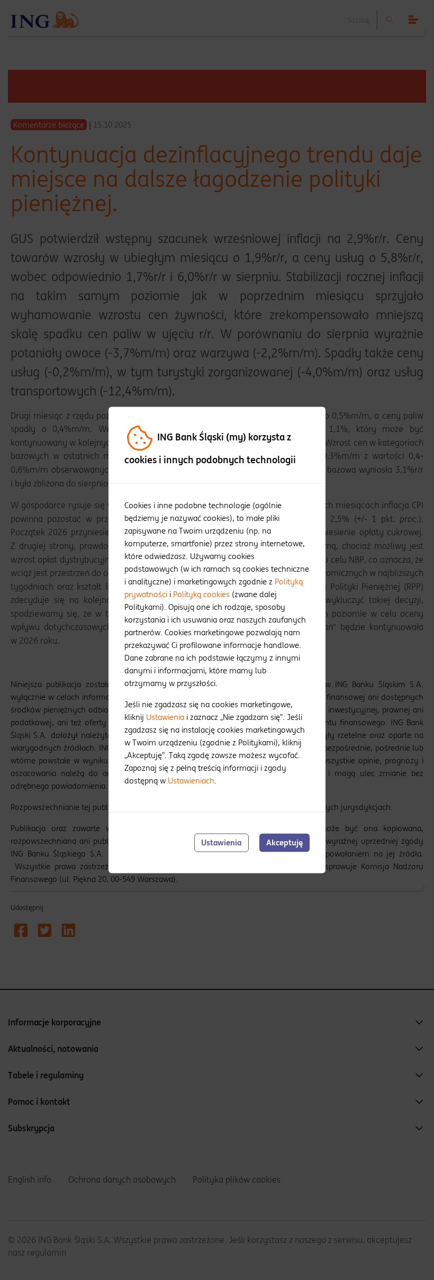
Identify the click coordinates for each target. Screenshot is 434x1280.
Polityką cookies (201, 594)
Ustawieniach (191, 781)
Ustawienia (165, 717)
